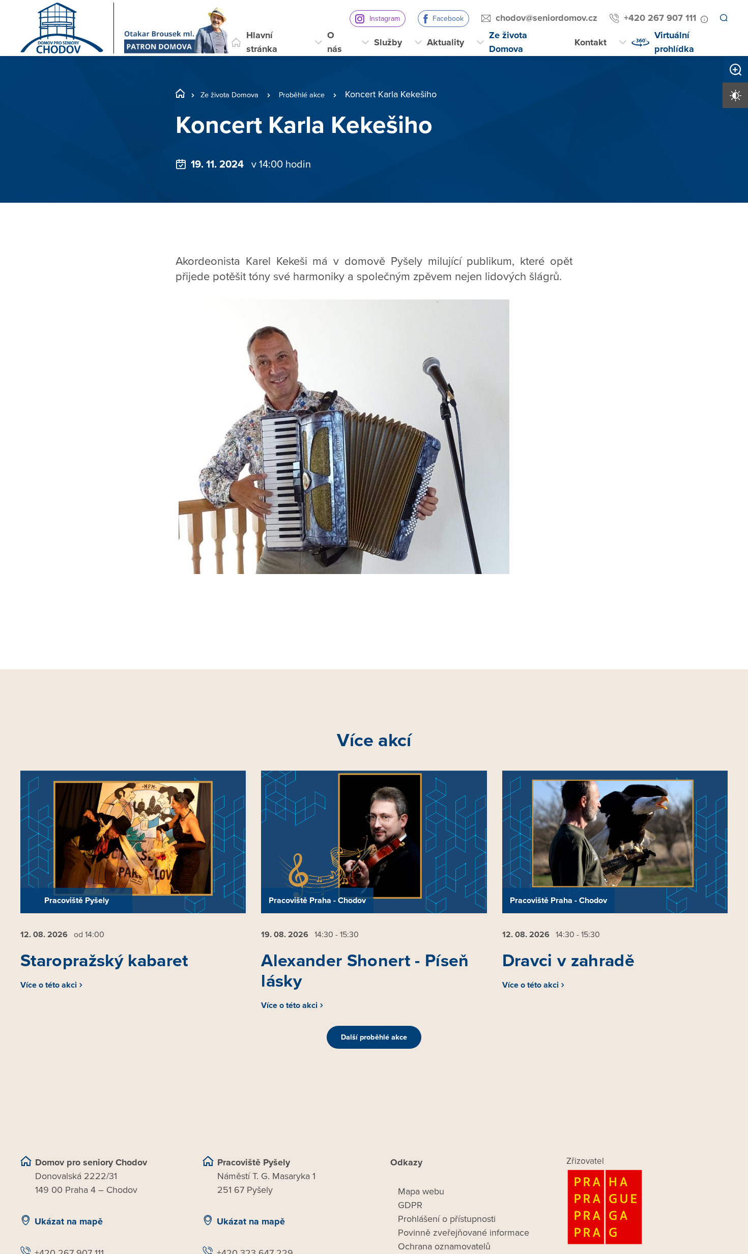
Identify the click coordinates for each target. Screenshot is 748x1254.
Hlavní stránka (261, 42)
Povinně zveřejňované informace (463, 1244)
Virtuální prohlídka (674, 42)
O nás (334, 42)
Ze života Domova (508, 42)
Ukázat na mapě (69, 1233)
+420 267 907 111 (656, 17)
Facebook (443, 18)
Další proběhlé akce (374, 1049)
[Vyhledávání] (723, 18)
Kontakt (590, 42)
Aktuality (445, 42)
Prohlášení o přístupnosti (447, 1231)
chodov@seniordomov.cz (542, 17)
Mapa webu (421, 1203)
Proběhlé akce (322, 94)
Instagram (380, 18)
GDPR (410, 1217)
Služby (388, 42)
